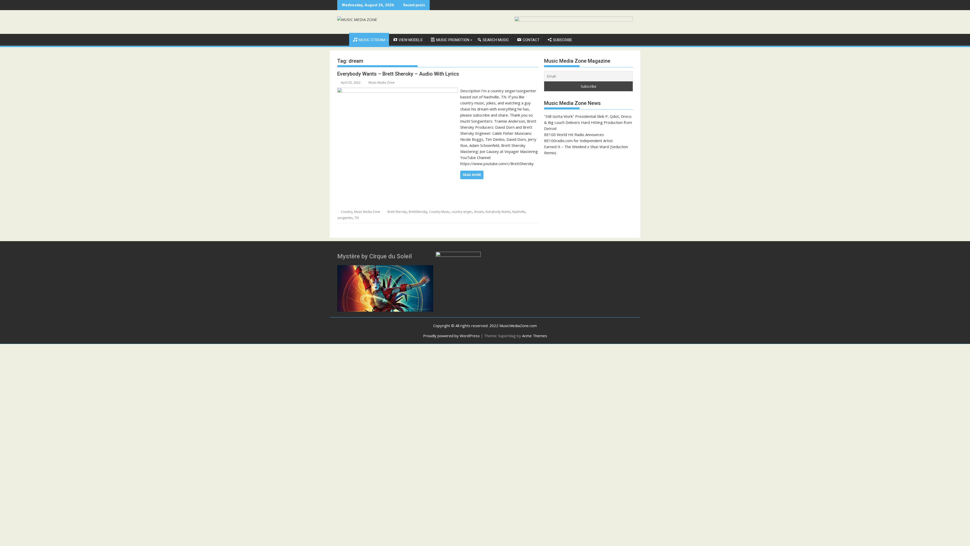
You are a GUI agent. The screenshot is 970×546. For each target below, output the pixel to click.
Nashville (518, 212)
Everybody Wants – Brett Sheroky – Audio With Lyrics (398, 74)
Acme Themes (534, 335)
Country (346, 212)
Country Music (439, 212)
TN (357, 218)
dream (478, 212)
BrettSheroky (418, 212)
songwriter (345, 218)
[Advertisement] (588, 196)
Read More (472, 175)
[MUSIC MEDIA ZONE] (342, 39)
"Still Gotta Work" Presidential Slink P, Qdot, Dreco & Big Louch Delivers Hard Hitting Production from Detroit (588, 122)
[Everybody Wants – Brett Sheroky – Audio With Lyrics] (397, 90)
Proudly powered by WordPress (451, 335)
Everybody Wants (498, 212)
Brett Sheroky (397, 212)
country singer (461, 212)
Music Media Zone (382, 82)
